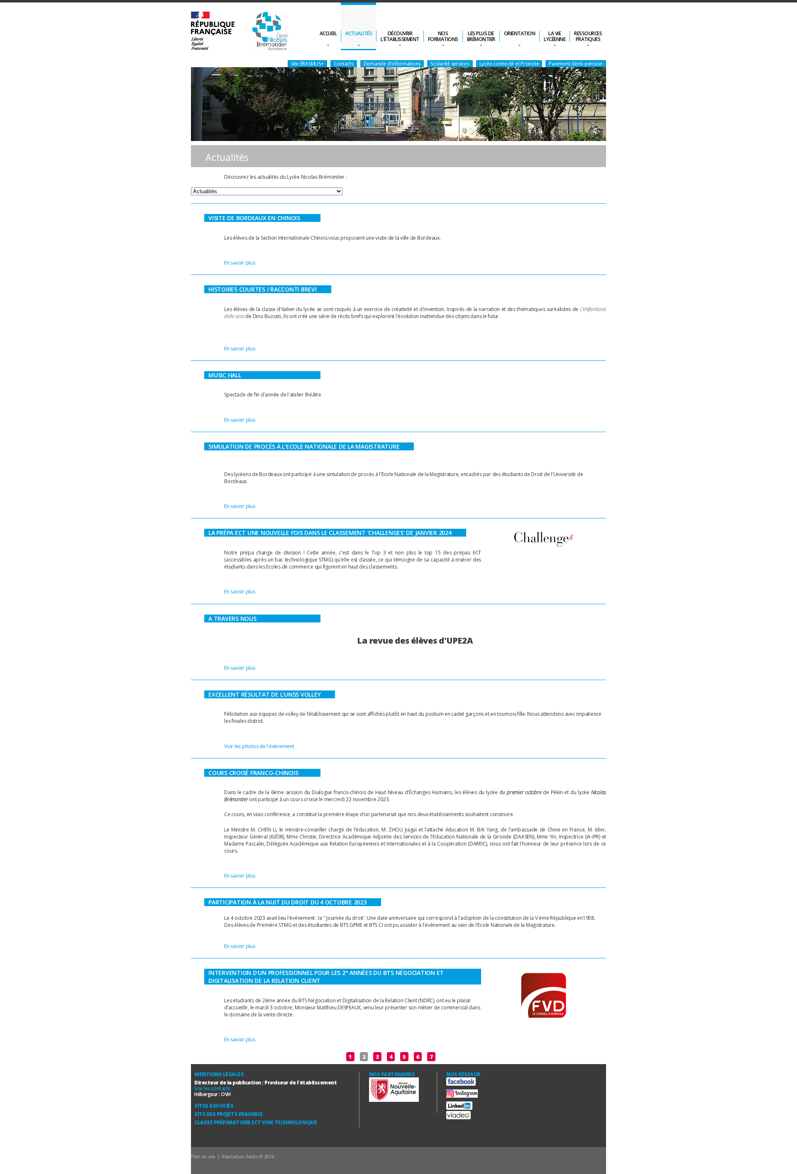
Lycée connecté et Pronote (509, 63)
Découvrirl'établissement (400, 36)
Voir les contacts (212, 1088)
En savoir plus (239, 262)
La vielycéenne (554, 36)
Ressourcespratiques (588, 36)
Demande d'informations (392, 63)
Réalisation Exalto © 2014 (248, 1156)
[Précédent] (338, 1056)
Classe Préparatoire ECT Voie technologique (255, 1122)
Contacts (344, 63)
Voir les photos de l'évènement (259, 746)
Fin (459, 1056)
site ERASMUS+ (307, 63)
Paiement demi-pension (576, 63)
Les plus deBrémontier (481, 36)
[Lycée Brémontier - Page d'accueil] (239, 32)
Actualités (358, 33)
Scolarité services (449, 63)
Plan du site (203, 1156)
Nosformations (443, 36)
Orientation (519, 33)
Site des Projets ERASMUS (228, 1114)
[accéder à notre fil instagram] (462, 1095)
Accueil (328, 33)
